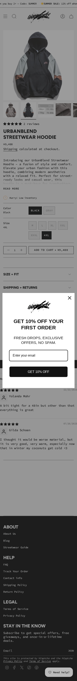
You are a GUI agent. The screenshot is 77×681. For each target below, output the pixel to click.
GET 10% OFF (38, 372)
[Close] (70, 298)
